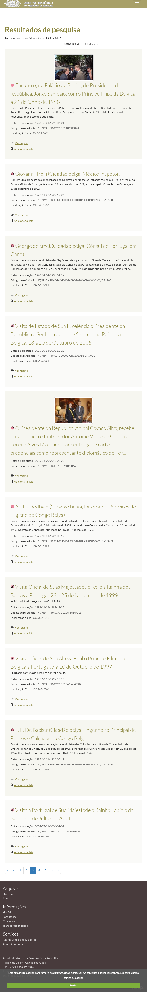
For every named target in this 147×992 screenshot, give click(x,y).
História (8, 894)
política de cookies (73, 977)
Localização (10, 916)
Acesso (7, 898)
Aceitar (73, 985)
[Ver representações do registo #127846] (74, 67)
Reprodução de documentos (19, 939)
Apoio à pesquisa (13, 944)
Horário (7, 912)
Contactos (9, 921)
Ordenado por (72, 43)
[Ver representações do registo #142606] (73, 410)
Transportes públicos (15, 925)
